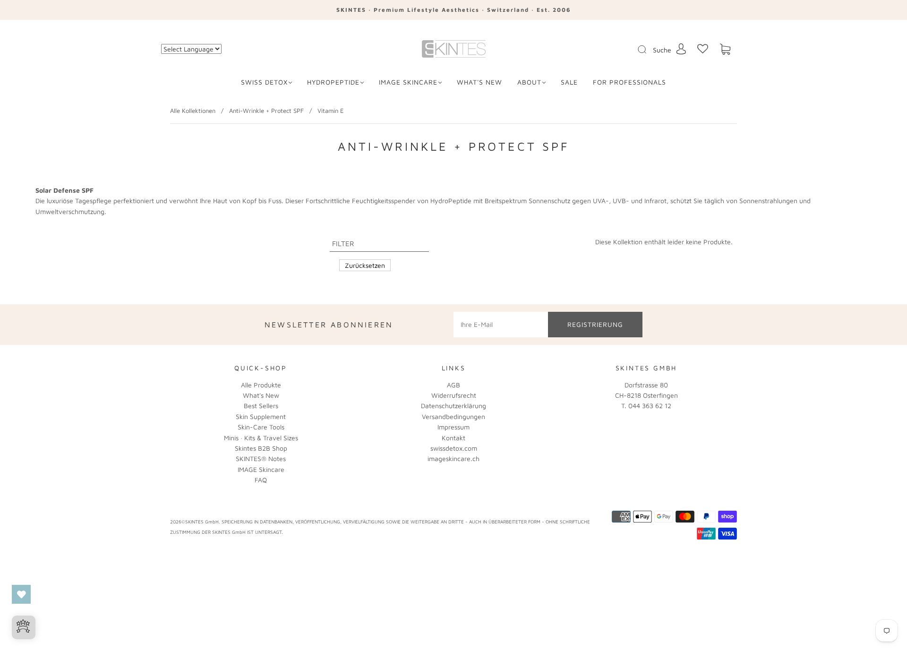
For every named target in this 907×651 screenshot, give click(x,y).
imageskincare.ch (453, 458)
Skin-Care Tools (261, 427)
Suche (662, 50)
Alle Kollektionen (192, 110)
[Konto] (681, 49)
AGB (453, 385)
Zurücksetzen (365, 265)
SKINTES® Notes (261, 458)
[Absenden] (648, 49)
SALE (569, 82)
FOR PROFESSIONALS (629, 82)
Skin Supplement (261, 416)
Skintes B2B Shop (261, 448)
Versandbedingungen (453, 416)
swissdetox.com (453, 448)
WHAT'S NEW (479, 82)
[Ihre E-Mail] (501, 324)
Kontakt (453, 438)
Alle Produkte (261, 385)
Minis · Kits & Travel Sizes (261, 438)
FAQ (261, 480)
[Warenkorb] (725, 49)
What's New (261, 395)
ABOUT (529, 82)
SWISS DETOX (264, 82)
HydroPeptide (333, 82)
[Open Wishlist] (21, 594)
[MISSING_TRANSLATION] (639, 50)
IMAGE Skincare (408, 82)
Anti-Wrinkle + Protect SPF (266, 110)
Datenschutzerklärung (453, 406)
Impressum (453, 427)
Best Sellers (261, 406)
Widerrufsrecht (453, 395)
